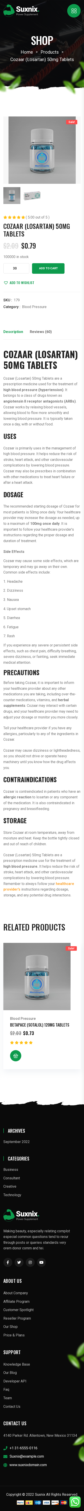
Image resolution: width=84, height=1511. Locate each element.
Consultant (11, 1178)
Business (10, 1169)
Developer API (14, 1381)
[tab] (13, 333)
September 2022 (16, 1142)
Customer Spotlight (18, 1310)
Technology (12, 1195)
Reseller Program (17, 1318)
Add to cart (48, 268)
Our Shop (10, 1327)
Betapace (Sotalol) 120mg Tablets (39, 1025)
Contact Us (11, 1406)
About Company (15, 1293)
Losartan (56, 354)
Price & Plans (14, 1335)
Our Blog (10, 1373)
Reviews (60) (41, 332)
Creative (9, 1186)
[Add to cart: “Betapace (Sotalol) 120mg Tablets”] (15, 1055)
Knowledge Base (16, 1364)
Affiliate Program (16, 1301)
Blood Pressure (34, 307)
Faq (6, 1389)
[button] (18, 282)
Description (13, 332)
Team (7, 1398)
